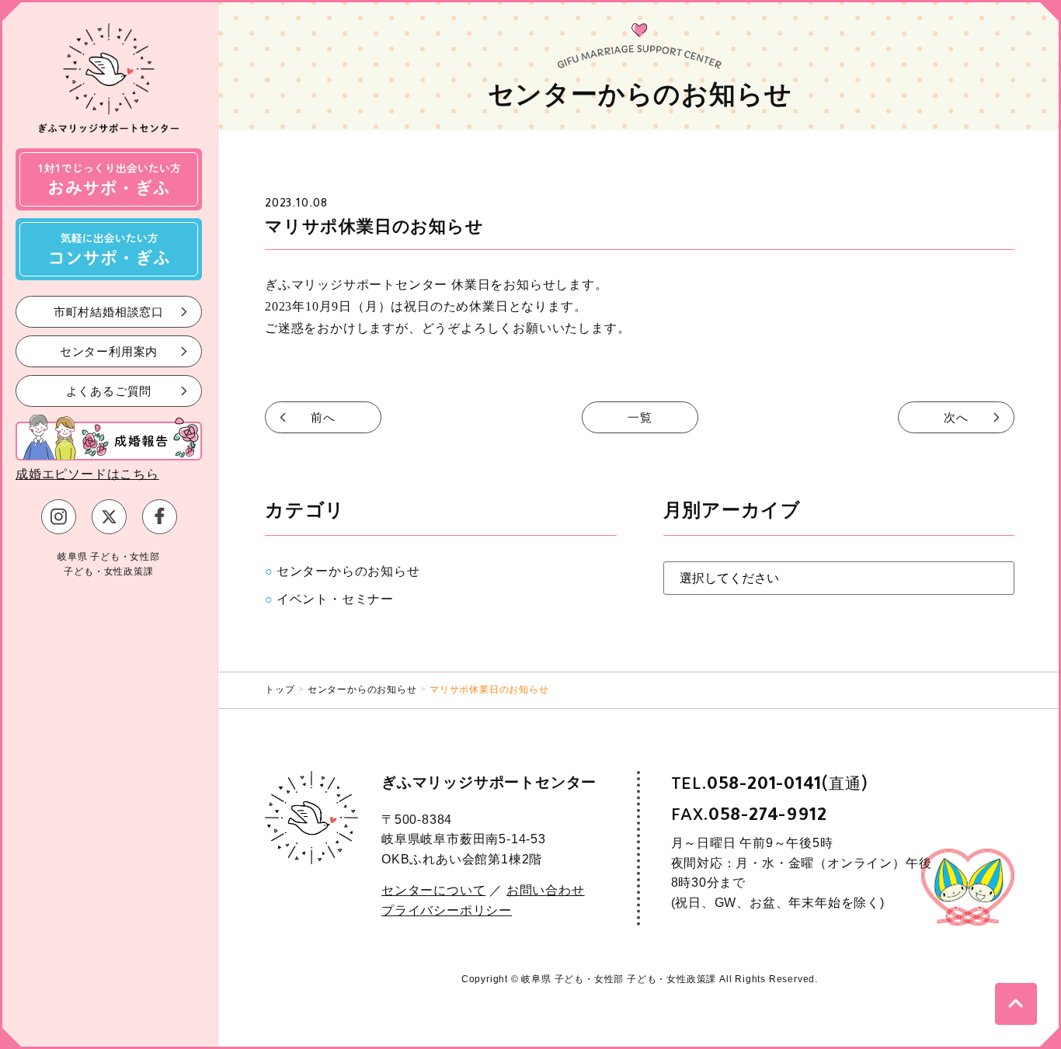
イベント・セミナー (335, 599)
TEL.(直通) (769, 784)
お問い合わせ (545, 890)
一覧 (640, 417)
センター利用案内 (109, 350)
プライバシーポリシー (446, 910)
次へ (956, 417)
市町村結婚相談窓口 (109, 311)
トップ (279, 689)
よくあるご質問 (109, 390)
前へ (323, 417)
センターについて (433, 890)
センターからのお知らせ (348, 571)
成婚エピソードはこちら (87, 474)
